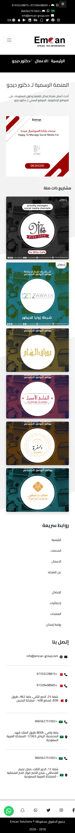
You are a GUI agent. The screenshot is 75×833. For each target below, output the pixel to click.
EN (10, 20)
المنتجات (55, 614)
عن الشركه (54, 572)
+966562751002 (31, 10)
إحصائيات (55, 603)
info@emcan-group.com (35, 15)
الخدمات (56, 550)
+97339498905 (38, 5)
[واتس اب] (8, 811)
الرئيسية (58, 60)
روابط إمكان (53, 624)
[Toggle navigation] (9, 40)
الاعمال (41, 60)
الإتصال (56, 592)
